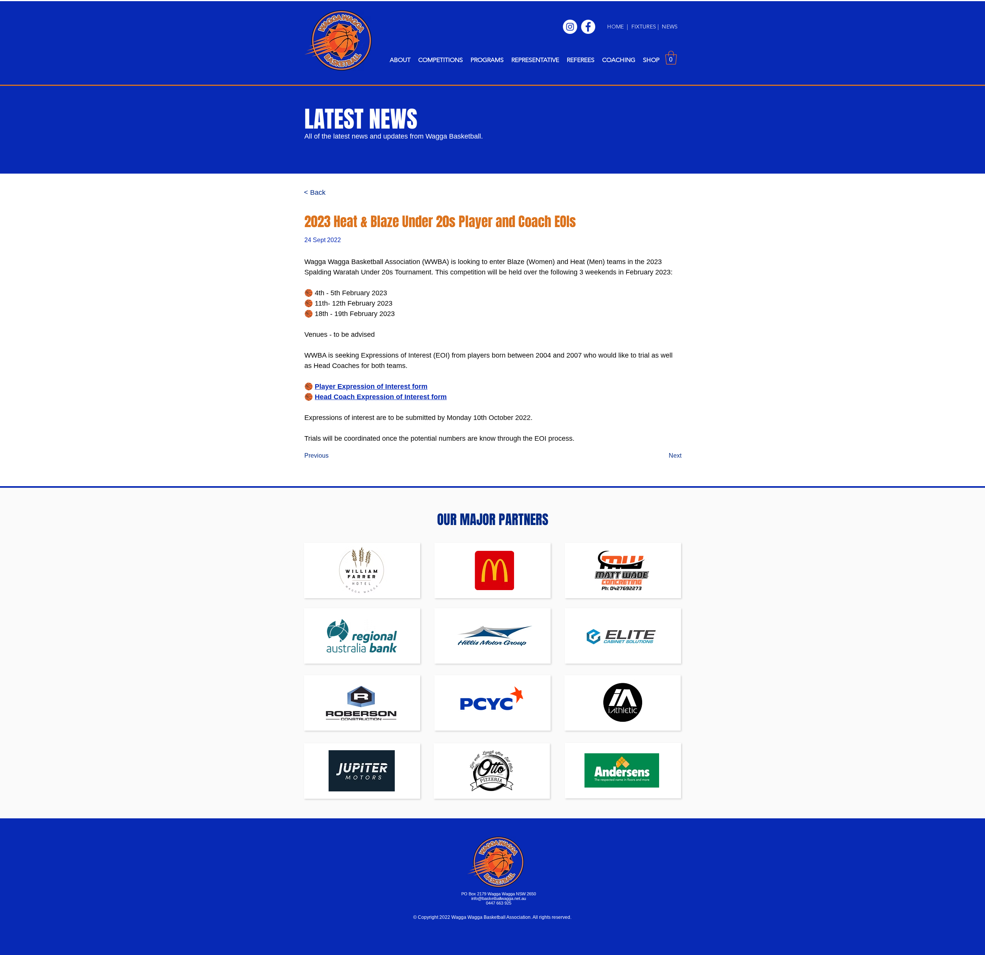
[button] (400, 60)
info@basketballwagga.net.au (498, 898)
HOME (615, 26)
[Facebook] (588, 27)
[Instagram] (570, 27)
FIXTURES (644, 26)
